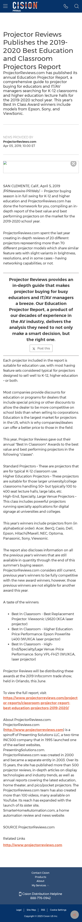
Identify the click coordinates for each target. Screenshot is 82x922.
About (40, 881)
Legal (19, 910)
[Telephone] (66, 6)
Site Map (31, 910)
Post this (43, 348)
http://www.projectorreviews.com (33, 730)
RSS (43, 910)
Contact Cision (40, 872)
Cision (46, 916)
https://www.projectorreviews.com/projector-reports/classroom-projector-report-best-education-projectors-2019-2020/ (40, 703)
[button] (41, 163)
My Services (39, 885)
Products (40, 877)
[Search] (76, 6)
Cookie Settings (58, 910)
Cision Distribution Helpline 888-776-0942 (41, 896)
